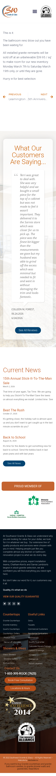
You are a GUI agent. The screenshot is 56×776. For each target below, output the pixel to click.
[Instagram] (14, 603)
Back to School (14, 437)
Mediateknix (33, 760)
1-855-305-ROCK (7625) (20, 673)
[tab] (28, 767)
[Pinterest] (18, 603)
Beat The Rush (13, 410)
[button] (34, 11)
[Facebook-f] (9, 603)
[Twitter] (4, 603)
